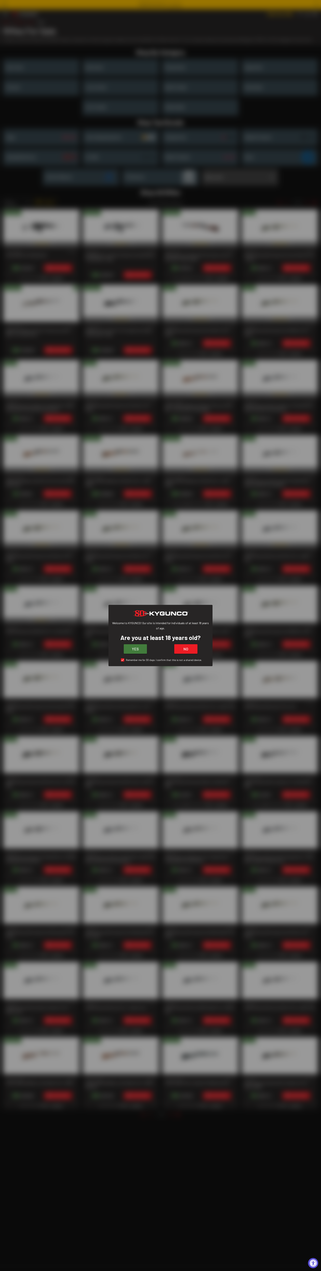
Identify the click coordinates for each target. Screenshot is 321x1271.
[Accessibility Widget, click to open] (313, 1263)
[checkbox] (160, 660)
